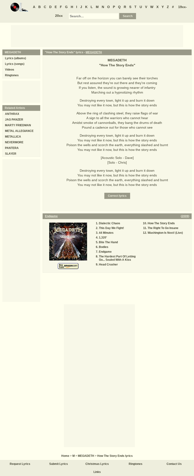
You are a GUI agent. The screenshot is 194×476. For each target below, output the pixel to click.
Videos (9, 69)
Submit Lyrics (58, 464)
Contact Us (174, 464)
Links (97, 472)
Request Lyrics (20, 464)
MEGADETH (94, 52)
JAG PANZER (14, 119)
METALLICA (13, 136)
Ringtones (12, 75)
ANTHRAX (12, 114)
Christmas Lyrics (97, 464)
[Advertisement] (97, 35)
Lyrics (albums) (15, 58)
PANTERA (12, 148)
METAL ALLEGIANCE (19, 131)
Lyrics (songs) (14, 64)
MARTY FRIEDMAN (18, 125)
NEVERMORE (14, 142)
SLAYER (10, 153)
